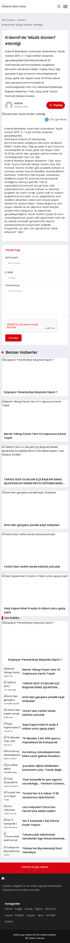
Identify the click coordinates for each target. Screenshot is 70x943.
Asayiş (29, 909)
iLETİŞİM (50, 915)
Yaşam (31, 915)
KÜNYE (9, 921)
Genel (8, 909)
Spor (41, 915)
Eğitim (39, 909)
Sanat (9, 915)
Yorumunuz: (12, 285)
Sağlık (18, 909)
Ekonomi (50, 909)
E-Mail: (9, 272)
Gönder (13, 338)
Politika (19, 915)
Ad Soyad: (11, 257)
